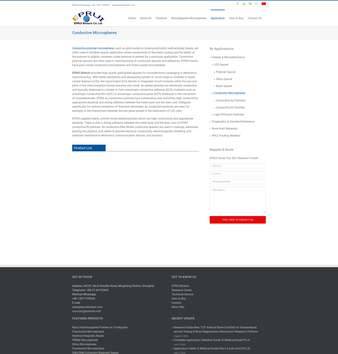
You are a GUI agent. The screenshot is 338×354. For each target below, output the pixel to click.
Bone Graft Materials (224, 128)
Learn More (120, 185)
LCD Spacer (221, 64)
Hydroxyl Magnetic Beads (88, 335)
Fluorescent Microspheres (88, 348)
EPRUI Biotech (180, 286)
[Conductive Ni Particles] (87, 212)
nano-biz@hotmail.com (86, 311)
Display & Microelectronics (228, 57)
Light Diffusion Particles (229, 114)
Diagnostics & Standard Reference (233, 121)
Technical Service (182, 294)
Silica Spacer (224, 79)
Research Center (182, 290)
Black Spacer (224, 86)
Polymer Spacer (226, 72)
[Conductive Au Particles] (87, 160)
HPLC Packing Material (226, 135)
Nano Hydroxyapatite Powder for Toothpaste (99, 327)
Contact (176, 302)
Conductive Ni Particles (124, 212)
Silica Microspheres (84, 344)
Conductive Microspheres (229, 93)
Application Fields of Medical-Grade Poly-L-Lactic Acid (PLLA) (212, 348)
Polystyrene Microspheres (88, 331)
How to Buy (179, 298)
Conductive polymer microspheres (93, 48)
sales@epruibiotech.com (123, 5)
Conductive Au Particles (125, 161)
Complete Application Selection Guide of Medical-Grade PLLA (212, 340)
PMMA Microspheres (85, 340)
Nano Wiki (178, 307)
